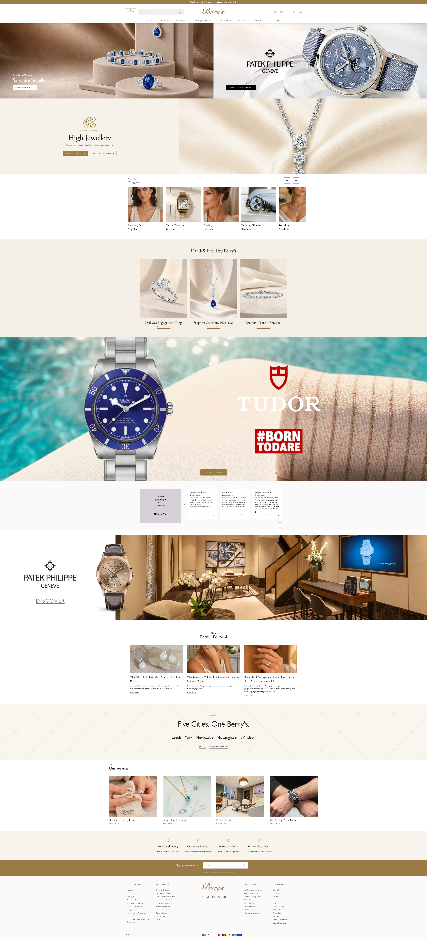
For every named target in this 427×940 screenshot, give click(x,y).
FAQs (158, 920)
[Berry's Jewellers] (213, 891)
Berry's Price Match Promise (166, 903)
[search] (180, 11)
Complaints (131, 910)
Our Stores (131, 893)
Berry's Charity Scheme (135, 903)
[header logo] (213, 12)
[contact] (275, 11)
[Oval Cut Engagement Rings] (163, 288)
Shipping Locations (162, 913)
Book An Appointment (252, 893)
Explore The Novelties (213, 472)
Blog (274, 903)
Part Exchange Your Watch (253, 890)
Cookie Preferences (279, 923)
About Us (130, 890)
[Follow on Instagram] (213, 897)
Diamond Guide (278, 906)
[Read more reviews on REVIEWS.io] (160, 514)
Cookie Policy (277, 913)
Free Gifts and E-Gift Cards (165, 900)
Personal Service (249, 906)
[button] (303, 205)
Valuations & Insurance (252, 913)
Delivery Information (163, 893)
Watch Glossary (278, 910)
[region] (234, 503)
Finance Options (161, 910)
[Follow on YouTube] (224, 897)
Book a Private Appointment (101, 153)
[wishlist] (288, 11)
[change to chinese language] (281, 11)
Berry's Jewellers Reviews (135, 900)
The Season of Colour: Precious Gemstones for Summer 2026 (213, 679)
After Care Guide (250, 903)
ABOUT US (202, 746)
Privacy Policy (230, 872)
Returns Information (163, 906)
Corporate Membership (135, 906)
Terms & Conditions (280, 920)
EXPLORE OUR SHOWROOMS (218, 746)
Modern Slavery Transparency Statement (137, 914)
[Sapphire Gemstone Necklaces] (213, 288)
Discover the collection (163, 327)
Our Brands (277, 893)
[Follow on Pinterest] (219, 897)
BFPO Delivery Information (165, 897)
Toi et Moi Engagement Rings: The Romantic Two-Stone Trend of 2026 (270, 679)
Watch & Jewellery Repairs (253, 900)
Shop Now (132, 229)
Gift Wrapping (249, 910)
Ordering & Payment (163, 890)
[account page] (294, 11)
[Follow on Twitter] (207, 897)
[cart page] (300, 11)
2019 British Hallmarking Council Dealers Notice (138, 920)
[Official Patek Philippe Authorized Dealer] (130, 11)
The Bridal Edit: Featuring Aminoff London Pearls (155, 679)
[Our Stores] (269, 11)
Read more (134, 692)
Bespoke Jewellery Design (252, 897)
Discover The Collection (73, 153)
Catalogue (130, 897)
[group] (213, 577)
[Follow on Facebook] (202, 897)
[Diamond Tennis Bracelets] (263, 288)
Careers (275, 897)
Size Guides (277, 900)
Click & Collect (161, 916)
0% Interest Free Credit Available (213, 2)
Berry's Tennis (277, 890)
